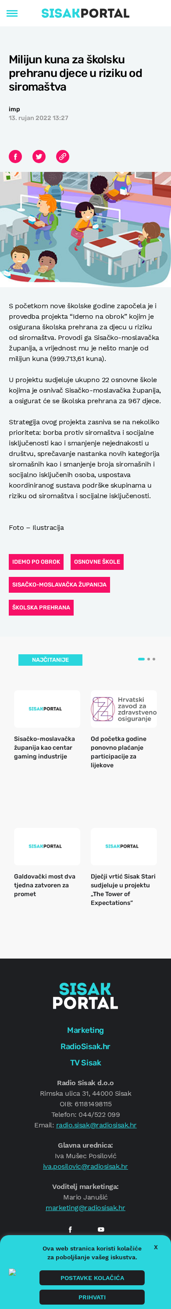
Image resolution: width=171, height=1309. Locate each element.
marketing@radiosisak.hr (85, 1207)
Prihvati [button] (92, 1297)
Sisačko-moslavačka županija (59, 584)
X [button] (156, 1247)
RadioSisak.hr (85, 1046)
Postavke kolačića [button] (92, 1277)
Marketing (85, 1030)
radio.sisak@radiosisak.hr (96, 1125)
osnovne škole (97, 561)
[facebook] (70, 1229)
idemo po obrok (36, 561)
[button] (141, 659)
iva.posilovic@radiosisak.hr (85, 1166)
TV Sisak (85, 1063)
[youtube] (100, 1229)
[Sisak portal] (85, 13)
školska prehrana (41, 607)
